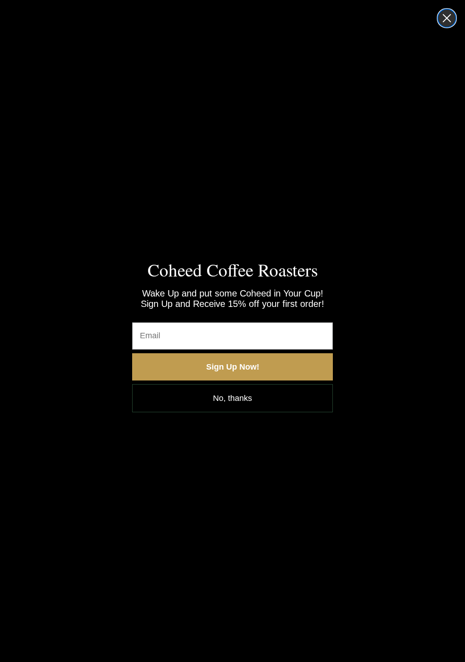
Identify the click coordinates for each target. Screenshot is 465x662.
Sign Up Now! (232, 366)
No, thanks (232, 398)
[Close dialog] (447, 18)
